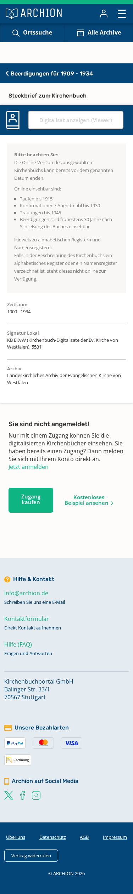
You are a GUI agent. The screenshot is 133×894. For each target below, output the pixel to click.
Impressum (115, 837)
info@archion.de (26, 593)
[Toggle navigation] (121, 13)
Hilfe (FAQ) (18, 644)
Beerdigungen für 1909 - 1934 (51, 73)
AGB (84, 837)
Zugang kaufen (30, 499)
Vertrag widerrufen (31, 855)
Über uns (15, 837)
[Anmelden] (103, 13)
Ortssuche (37, 32)
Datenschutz (52, 837)
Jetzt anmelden (29, 467)
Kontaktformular (26, 619)
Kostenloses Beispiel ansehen (87, 499)
